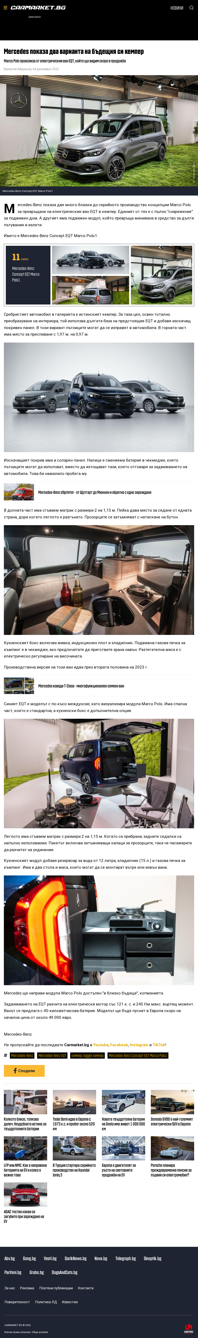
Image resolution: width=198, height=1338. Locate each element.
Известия (70, 1302)
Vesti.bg (50, 1258)
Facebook (119, 1045)
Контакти (86, 1288)
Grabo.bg (37, 1272)
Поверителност (17, 1302)
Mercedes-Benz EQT (52, 1055)
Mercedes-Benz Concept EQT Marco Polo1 (25, 274)
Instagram (139, 1045)
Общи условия (40, 1332)
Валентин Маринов (17, 69)
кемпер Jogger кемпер (88, 1055)
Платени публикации (56, 1288)
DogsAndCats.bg (64, 1272)
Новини (177, 7)
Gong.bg (29, 1258)
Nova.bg (101, 1258)
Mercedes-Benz (22, 1055)
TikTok (159, 1045)
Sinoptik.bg (152, 1258)
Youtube (100, 1045)
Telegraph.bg (125, 1258)
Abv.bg (9, 1258)
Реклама (27, 1288)
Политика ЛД (46, 1302)
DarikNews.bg (75, 1258)
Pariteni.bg (12, 1272)
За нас (9, 1288)
